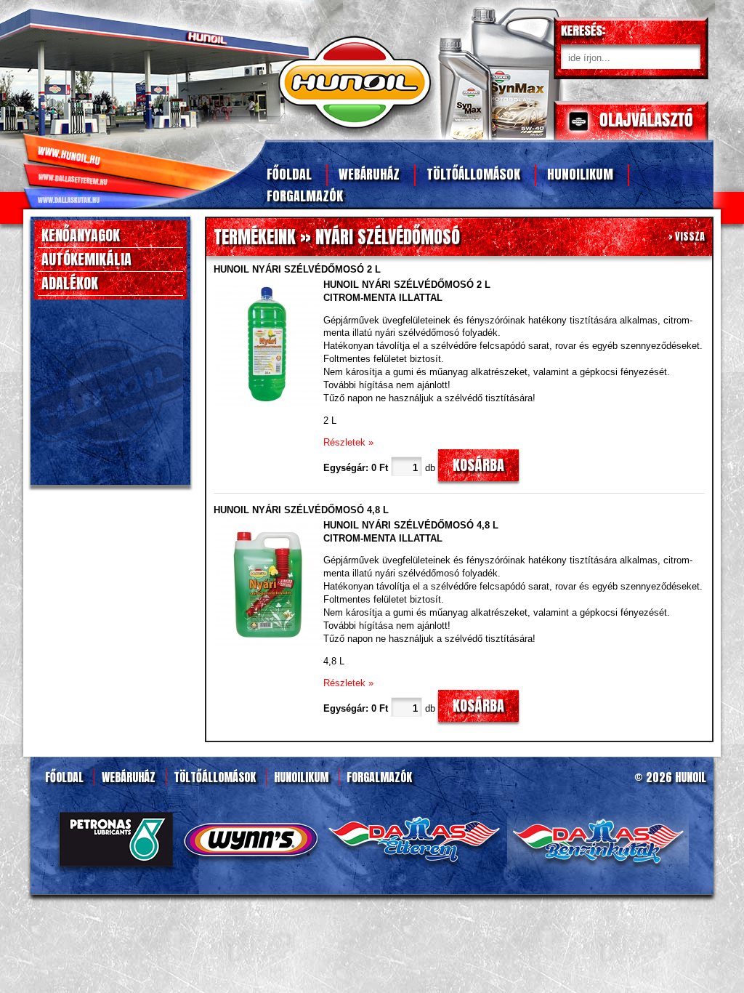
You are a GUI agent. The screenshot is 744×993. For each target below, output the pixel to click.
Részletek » (348, 442)
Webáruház (369, 174)
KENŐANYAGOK (80, 235)
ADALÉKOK (69, 283)
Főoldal (289, 174)
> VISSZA (686, 236)
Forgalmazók (305, 196)
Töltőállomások (473, 174)
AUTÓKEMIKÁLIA (86, 259)
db (430, 467)
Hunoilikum (580, 174)
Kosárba (478, 465)
